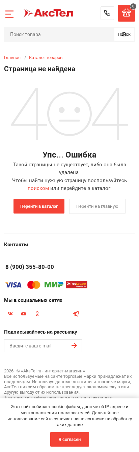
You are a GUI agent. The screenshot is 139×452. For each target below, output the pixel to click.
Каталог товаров (45, 57)
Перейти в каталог (39, 206)
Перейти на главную (97, 206)
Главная (12, 57)
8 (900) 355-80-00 (107, 13)
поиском (38, 188)
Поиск (124, 34)
